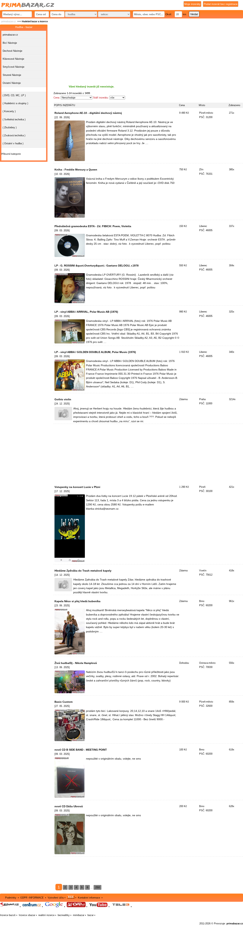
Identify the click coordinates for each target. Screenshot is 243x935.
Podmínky (10, 897)
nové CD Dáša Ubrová (68, 806)
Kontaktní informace (89, 897)
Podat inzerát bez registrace (220, 4)
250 (97, 887)
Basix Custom (63, 701)
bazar (91, 915)
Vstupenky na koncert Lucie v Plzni (77, 487)
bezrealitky (64, 915)
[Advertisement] (148, 51)
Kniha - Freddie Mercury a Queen (75, 169)
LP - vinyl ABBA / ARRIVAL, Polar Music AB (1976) (86, 311)
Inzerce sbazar (27, 915)
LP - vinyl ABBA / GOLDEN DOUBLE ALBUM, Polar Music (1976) (95, 352)
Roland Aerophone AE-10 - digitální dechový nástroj (88, 112)
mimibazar (78, 915)
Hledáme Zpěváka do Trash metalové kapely (82, 570)
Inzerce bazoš (8, 915)
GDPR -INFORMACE (32, 897)
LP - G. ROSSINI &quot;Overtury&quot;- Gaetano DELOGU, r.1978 (96, 265)
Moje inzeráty (192, 4)
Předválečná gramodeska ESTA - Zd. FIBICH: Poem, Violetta (92, 226)
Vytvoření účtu (56, 897)
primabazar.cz (8, 21)
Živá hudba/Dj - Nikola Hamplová (75, 663)
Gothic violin (62, 399)
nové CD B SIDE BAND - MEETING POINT (80, 749)
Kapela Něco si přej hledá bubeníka (77, 601)
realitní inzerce (46, 915)
